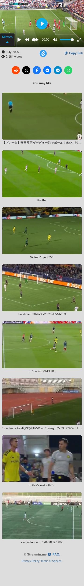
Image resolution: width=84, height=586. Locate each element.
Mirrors (7, 37)
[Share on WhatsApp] (68, 70)
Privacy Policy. (31, 561)
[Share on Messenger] (47, 70)
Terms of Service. (51, 561)
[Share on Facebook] (37, 70)
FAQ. (56, 554)
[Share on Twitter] (26, 70)
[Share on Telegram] (58, 70)
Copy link (75, 53)
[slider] (33, 40)
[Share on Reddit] (16, 70)
